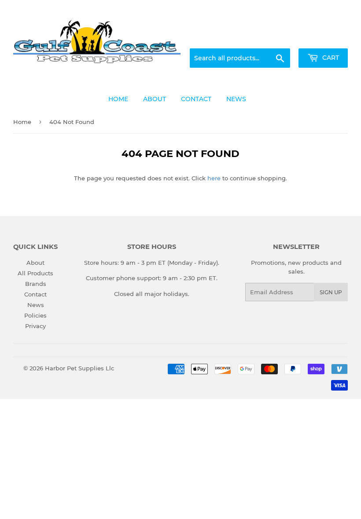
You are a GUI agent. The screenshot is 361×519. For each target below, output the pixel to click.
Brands (35, 283)
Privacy (35, 325)
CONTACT (196, 99)
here (214, 178)
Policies (35, 315)
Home (22, 121)
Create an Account (323, 38)
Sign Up (331, 292)
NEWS (236, 99)
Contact (35, 294)
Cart (329, 58)
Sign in (278, 38)
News (35, 304)
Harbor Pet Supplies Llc (79, 368)
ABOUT (154, 99)
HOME (118, 99)
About (35, 262)
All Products (35, 273)
